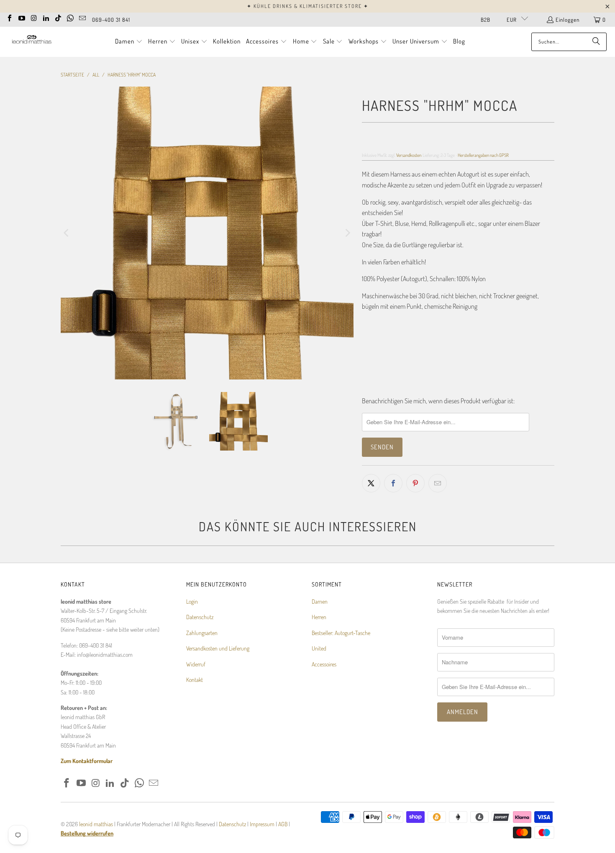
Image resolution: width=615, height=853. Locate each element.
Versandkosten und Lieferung (217, 648)
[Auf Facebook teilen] (393, 483)
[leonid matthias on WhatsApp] (70, 17)
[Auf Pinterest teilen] (415, 483)
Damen (320, 601)
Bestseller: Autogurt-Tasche (341, 632)
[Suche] (596, 42)
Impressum (263, 823)
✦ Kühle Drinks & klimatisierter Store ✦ (308, 6)
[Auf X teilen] (371, 483)
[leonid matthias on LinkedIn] (46, 17)
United (319, 648)
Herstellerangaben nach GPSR (483, 155)
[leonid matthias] (31, 41)
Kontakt (194, 679)
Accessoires (324, 664)
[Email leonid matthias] (82, 17)
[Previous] (67, 233)
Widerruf (195, 664)
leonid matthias (96, 823)
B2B (485, 19)
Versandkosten (408, 155)
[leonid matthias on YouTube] (21, 17)
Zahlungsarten (202, 632)
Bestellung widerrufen (87, 833)
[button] (129, 42)
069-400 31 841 (111, 19)
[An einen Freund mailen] (437, 483)
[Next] (347, 233)
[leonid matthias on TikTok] (58, 17)
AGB (282, 823)
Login (192, 601)
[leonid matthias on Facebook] (9, 17)
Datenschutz (199, 616)
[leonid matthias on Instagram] (34, 17)
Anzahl (369, 323)
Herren (319, 616)
